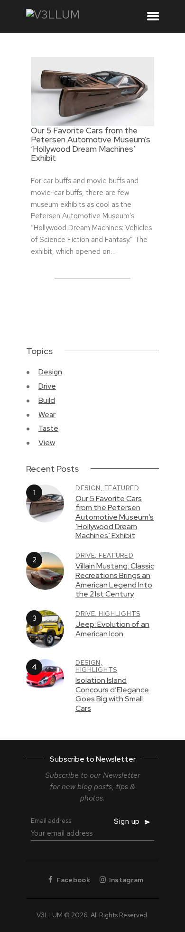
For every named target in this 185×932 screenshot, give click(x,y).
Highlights (119, 614)
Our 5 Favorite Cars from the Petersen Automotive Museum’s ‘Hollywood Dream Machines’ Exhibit (90, 144)
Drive (47, 386)
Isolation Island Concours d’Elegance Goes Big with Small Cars (112, 694)
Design (50, 372)
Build (46, 400)
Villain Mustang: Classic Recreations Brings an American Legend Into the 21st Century (114, 580)
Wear (47, 414)
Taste (48, 428)
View (46, 442)
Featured (121, 488)
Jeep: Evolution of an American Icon (112, 629)
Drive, (87, 555)
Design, (89, 488)
